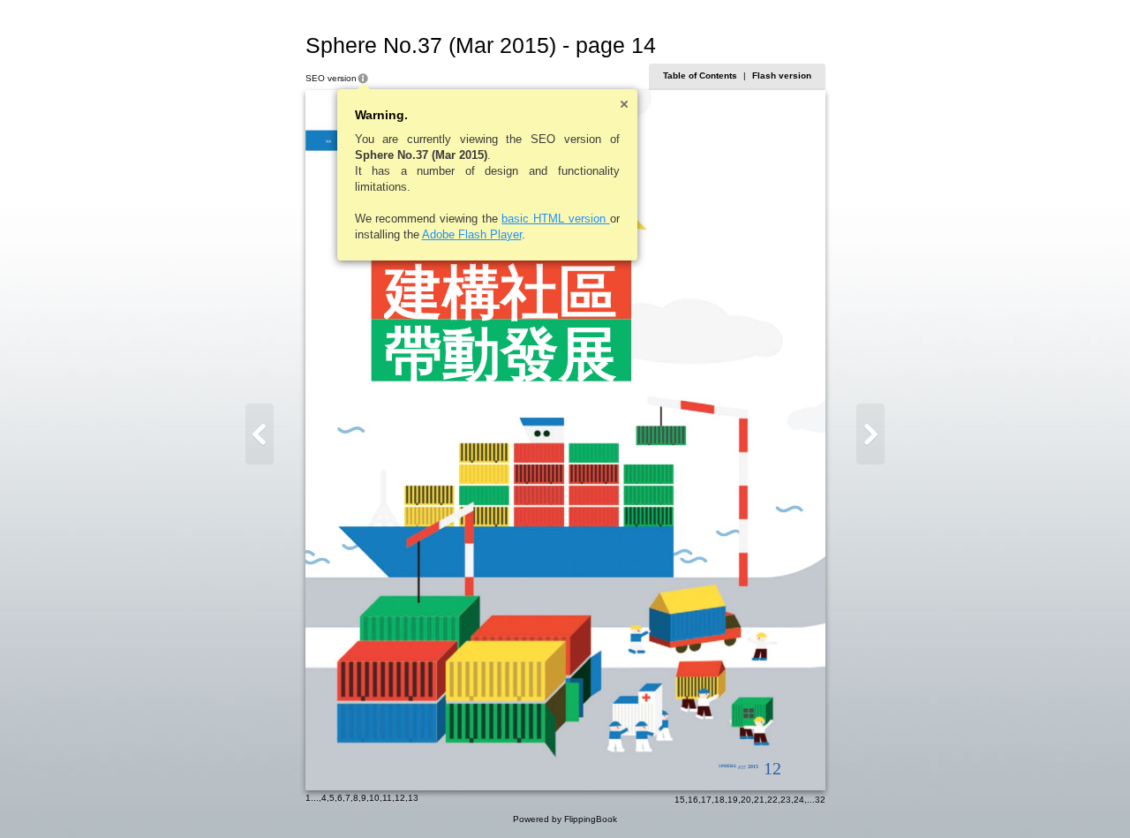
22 (772, 799)
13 (413, 798)
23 (785, 799)
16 (693, 799)
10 (374, 798)
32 (820, 799)
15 (679, 799)
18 (719, 799)
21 (759, 799)
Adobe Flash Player (472, 234)
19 (732, 799)
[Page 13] (259, 434)
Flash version (781, 75)
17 (706, 799)
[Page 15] (870, 434)
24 (799, 799)
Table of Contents (700, 75)
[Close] (624, 104)
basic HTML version (555, 218)
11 (387, 798)
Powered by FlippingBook (565, 819)
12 (400, 798)
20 (746, 799)
